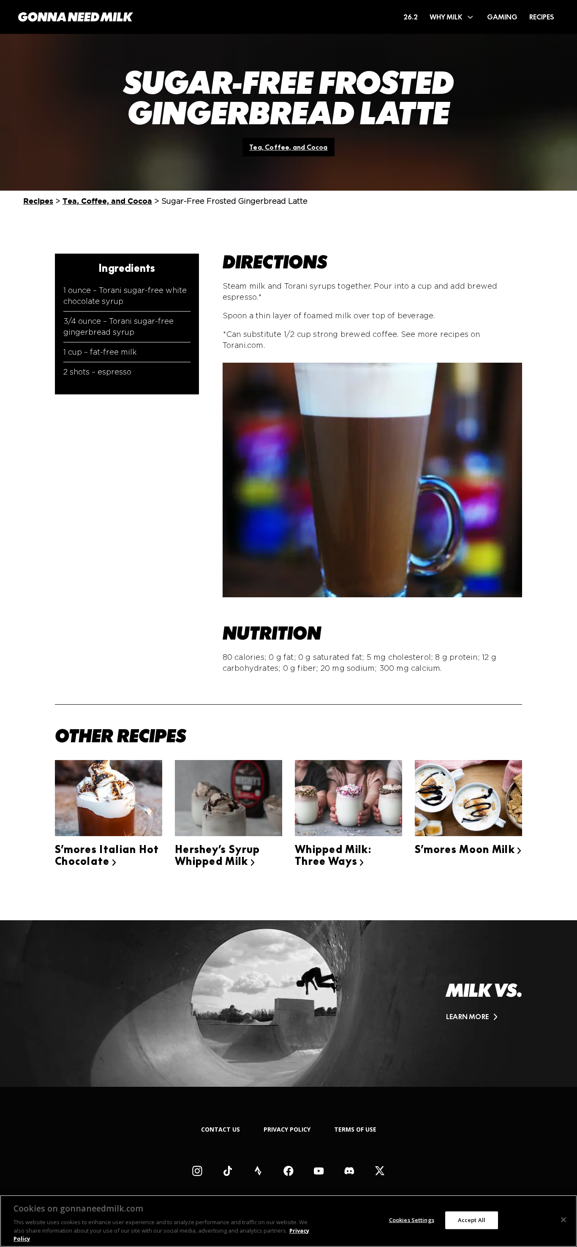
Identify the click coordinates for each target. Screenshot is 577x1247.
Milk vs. (484, 990)
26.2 (410, 17)
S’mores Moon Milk (468, 849)
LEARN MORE (467, 1017)
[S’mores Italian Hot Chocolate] (108, 799)
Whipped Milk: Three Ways (333, 855)
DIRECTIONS (275, 262)
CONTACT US (220, 1129)
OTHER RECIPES (120, 736)
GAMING (502, 17)
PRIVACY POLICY (287, 1129)
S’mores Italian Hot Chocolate (107, 855)
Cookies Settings (411, 1220)
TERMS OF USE (355, 1129)
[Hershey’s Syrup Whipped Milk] (228, 799)
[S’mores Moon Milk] (468, 799)
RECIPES (541, 17)
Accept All (471, 1220)
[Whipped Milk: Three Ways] (348, 799)
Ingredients (126, 268)
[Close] (563, 1220)
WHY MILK (446, 17)
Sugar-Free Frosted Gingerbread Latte (288, 98)
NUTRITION (272, 633)
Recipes (38, 201)
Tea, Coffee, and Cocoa (288, 147)
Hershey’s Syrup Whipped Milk (217, 855)
